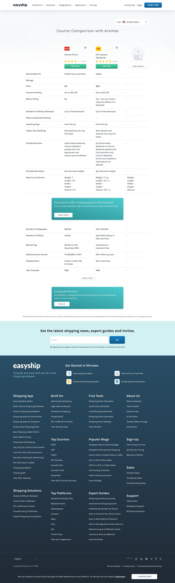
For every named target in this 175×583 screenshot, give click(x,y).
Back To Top (88, 278)
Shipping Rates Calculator (101, 401)
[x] (160, 559)
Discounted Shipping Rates (26, 427)
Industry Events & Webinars (102, 534)
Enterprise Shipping (60, 411)
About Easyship (134, 401)
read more (120, 576)
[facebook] (156, 559)
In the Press (132, 416)
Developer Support (135, 506)
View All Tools (95, 427)
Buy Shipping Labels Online (26, 432)
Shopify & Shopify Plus (62, 498)
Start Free (153, 5)
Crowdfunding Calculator (100, 411)
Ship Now (75, 66)
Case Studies (133, 406)
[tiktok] (151, 559)
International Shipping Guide (102, 503)
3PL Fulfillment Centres (24, 506)
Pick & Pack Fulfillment (24, 501)
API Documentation (136, 511)
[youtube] (146, 559)
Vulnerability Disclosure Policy (149, 566)
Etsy (53, 524)
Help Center (132, 501)
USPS (53, 444)
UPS (53, 450)
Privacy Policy (128, 566)
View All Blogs (95, 480)
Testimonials (133, 411)
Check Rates (63, 215)
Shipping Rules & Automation (27, 416)
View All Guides (96, 539)
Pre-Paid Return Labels (23, 462)
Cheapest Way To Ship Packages (104, 444)
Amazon (55, 514)
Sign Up (62, 304)
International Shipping (24, 442)
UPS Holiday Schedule (99, 470)
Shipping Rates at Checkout (26, 421)
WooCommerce (58, 503)
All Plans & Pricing (135, 450)
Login (139, 5)
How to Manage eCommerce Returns (106, 524)
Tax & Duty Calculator (99, 406)
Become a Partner (135, 455)
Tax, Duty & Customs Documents (28, 447)
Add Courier (138, 66)
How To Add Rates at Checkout (103, 519)
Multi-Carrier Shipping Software (28, 406)
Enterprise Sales (134, 478)
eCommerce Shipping (61, 401)
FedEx (53, 455)
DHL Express (57, 460)
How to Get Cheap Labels (100, 460)
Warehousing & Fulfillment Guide (104, 529)
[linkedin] (141, 559)
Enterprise (130, 5)
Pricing (93, 5)
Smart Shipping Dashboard (26, 411)
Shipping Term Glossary (100, 421)
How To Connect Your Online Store (105, 514)
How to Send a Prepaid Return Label (105, 455)
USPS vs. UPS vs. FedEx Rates (102, 465)
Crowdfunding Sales (136, 483)
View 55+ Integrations (61, 539)
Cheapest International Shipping (104, 450)
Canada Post (57, 465)
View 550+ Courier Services (63, 480)
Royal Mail (56, 475)
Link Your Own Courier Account (27, 452)
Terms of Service (113, 566)
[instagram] (136, 559)
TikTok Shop (57, 534)
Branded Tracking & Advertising (28, 457)
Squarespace (57, 508)
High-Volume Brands (60, 406)
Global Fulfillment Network (25, 496)
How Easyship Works (23, 401)
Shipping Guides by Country (102, 498)
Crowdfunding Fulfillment (25, 511)
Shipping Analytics (22, 468)
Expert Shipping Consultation (27, 516)
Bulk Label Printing (22, 437)
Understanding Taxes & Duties (103, 508)
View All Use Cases (59, 427)
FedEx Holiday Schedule (100, 475)
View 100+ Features (22, 478)
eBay (53, 519)
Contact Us (132, 427)
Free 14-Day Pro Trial (136, 444)
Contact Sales (133, 473)
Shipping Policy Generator (101, 416)
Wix (52, 529)
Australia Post (57, 470)
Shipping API (19, 473)
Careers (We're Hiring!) (137, 421)
